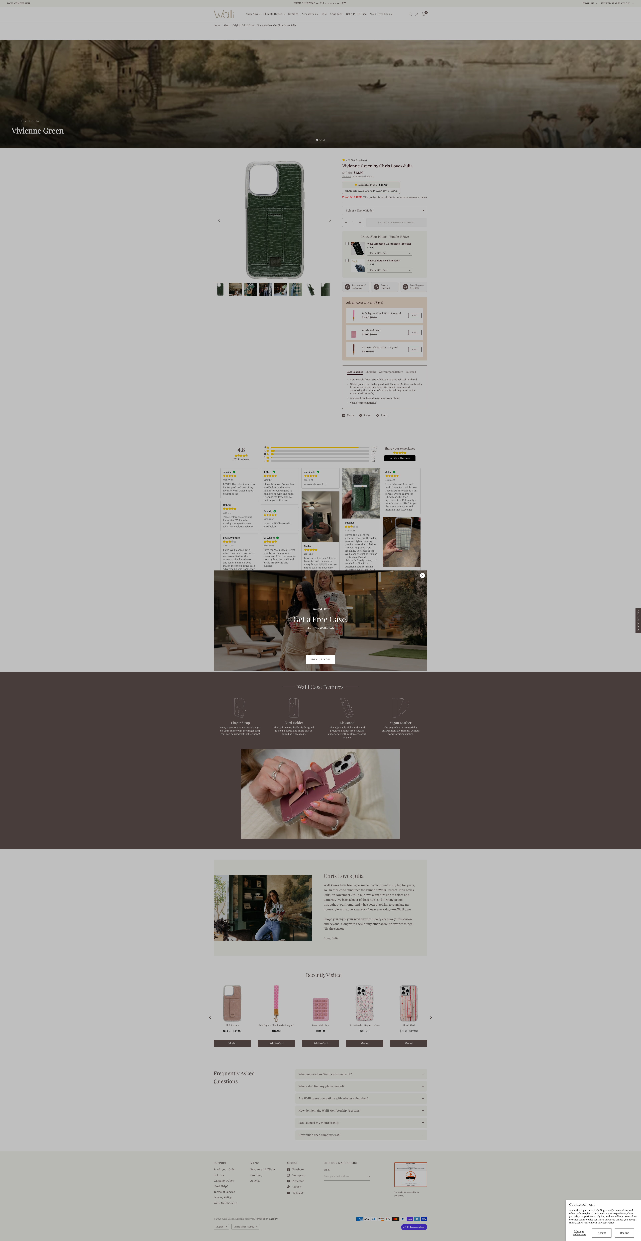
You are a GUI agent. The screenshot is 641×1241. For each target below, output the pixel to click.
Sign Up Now (320, 659)
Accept (602, 1232)
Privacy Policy (606, 1222)
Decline (624, 1232)
